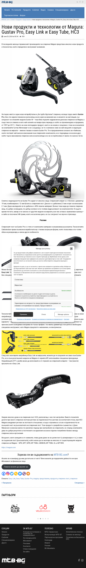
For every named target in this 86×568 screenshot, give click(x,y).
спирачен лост (63, 479)
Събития (35, 10)
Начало (7, 10)
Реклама (26, 543)
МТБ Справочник (51, 532)
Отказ (44, 314)
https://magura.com (9, 447)
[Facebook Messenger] (20, 473)
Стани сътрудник (29, 549)
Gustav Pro (29, 479)
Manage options (63, 314)
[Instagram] (8, 473)
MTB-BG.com (61, 454)
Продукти (27, 10)
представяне (44, 479)
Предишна (7, 483)
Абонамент (27, 541)
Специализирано (61, 10)
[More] (28, 473)
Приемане (23, 314)
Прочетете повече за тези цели (46, 309)
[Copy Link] (16, 473)
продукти (53, 479)
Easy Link (12, 479)
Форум (22, 15)
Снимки (51, 10)
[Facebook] (3, 473)
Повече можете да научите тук (16, 467)
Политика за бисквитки (24, 319)
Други (72, 10)
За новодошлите (29, 538)
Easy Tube (20, 479)
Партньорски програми (54, 537)
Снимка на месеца (73, 535)
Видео (43, 10)
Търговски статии (11, 15)
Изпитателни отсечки (74, 532)
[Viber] (24, 473)
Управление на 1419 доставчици (26, 309)
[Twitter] (12, 473)
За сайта (26, 552)
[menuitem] (7, 10)
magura (36, 479)
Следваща (79, 483)
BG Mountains (50, 548)
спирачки (73, 479)
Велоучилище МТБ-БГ (53, 535)
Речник (47, 546)
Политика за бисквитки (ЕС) (75, 538)
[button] (71, 249)
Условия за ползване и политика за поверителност (47, 319)
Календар (48, 540)
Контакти (66, 319)
